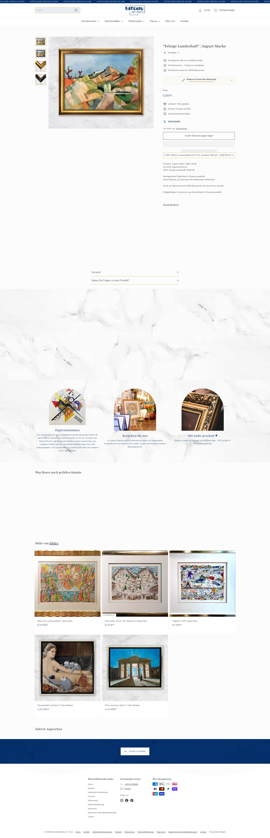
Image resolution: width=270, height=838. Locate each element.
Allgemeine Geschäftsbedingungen (102, 812)
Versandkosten (181, 128)
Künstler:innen (89, 21)
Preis (165, 90)
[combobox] (57, 10)
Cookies (91, 816)
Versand (95, 272)
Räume (154, 21)
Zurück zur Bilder (137, 751)
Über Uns (170, 21)
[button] (199, 144)
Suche (90, 784)
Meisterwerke (135, 21)
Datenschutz (93, 800)
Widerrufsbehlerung (96, 804)
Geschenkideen (113, 21)
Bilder (54, 543)
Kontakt (184, 21)
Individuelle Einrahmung (98, 792)
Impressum (92, 808)
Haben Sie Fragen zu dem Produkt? (110, 280)
